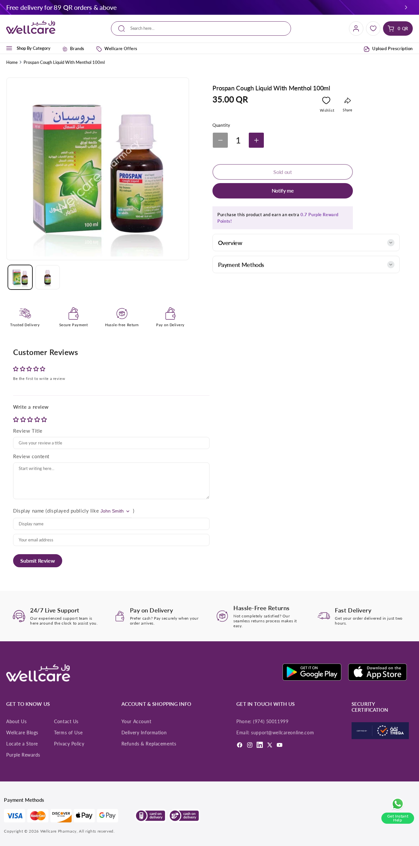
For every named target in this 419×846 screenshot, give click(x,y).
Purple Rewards (23, 755)
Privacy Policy (69, 743)
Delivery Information (144, 732)
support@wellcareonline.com (282, 732)
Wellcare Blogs (22, 732)
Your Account (136, 721)
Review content (31, 456)
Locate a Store (22, 743)
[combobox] (201, 29)
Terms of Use (68, 732)
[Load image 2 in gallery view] (47, 277)
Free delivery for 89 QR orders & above (61, 7)
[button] (406, 7)
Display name (28, 511)
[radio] (16, 419)
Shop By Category (33, 48)
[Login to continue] (326, 102)
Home (12, 62)
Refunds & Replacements (148, 743)
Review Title (28, 431)
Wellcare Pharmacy (58, 831)
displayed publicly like (73, 511)
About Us (16, 721)
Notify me (283, 190)
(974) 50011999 (270, 721)
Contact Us (66, 721)
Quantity (221, 125)
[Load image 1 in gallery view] (20, 277)
